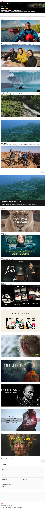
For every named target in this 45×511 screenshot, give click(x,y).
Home (2, 3)
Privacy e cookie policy (10, 507)
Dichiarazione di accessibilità (18, 507)
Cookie (6, 507)
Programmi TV (6, 3)
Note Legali (2, 507)
